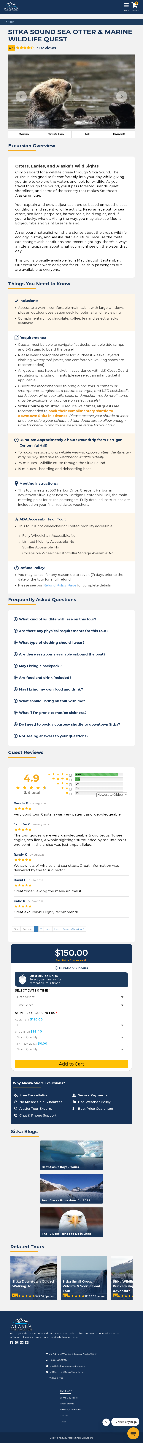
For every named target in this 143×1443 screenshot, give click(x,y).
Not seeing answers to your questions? (53, 736)
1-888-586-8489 (58, 1359)
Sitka (10, 22)
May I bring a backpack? (40, 666)
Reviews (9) (119, 134)
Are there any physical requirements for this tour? (63, 631)
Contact (64, 1415)
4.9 (12, 48)
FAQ (87, 134)
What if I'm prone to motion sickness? (53, 713)
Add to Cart (71, 1064)
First (16, 929)
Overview (24, 134)
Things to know (55, 134)
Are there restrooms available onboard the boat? (62, 654)
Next (121, 96)
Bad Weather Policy (94, 1102)
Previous (21, 96)
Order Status (67, 1403)
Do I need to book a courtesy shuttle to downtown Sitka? (69, 724)
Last (56, 929)
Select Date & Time (32, 990)
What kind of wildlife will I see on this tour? (57, 619)
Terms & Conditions (70, 1409)
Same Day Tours (68, 1397)
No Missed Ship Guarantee (41, 1102)
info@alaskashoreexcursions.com (67, 1366)
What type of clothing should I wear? (52, 643)
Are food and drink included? (45, 678)
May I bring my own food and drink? (51, 689)
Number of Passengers (36, 1013)
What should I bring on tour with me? (52, 701)
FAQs (63, 1421)
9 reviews (46, 48)
